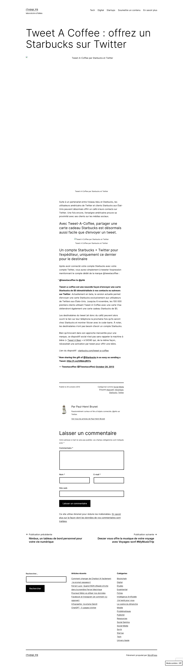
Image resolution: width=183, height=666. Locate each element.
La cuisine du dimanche (127, 604)
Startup (120, 633)
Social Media (119, 387)
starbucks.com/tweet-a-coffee (93, 350)
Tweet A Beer (74, 340)
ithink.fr (32, 9)
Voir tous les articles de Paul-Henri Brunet (88, 419)
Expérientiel (122, 589)
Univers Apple (123, 640)
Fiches (120, 593)
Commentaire (66, 448)
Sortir (119, 629)
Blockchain (122, 578)
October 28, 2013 (105, 366)
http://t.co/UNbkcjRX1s (79, 361)
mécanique (119, 390)
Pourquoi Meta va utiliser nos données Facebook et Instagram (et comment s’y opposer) (89, 596)
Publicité (120, 615)
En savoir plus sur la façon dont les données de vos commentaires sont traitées (90, 518)
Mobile (120, 608)
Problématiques (124, 611)
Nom (62, 474)
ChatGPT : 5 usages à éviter (83, 608)
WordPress (152, 655)
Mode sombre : (172, 663)
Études (120, 586)
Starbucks (113, 392)
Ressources (122, 618)
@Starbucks (89, 357)
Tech (92, 10)
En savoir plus (150, 10)
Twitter (121, 392)
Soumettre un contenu (129, 10)
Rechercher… (32, 573)
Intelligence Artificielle (127, 597)
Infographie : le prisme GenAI (84, 604)
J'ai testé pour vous (125, 600)
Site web (63, 488)
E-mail (97, 474)
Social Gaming (123, 622)
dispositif (110, 390)
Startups (111, 10)
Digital (101, 10)
